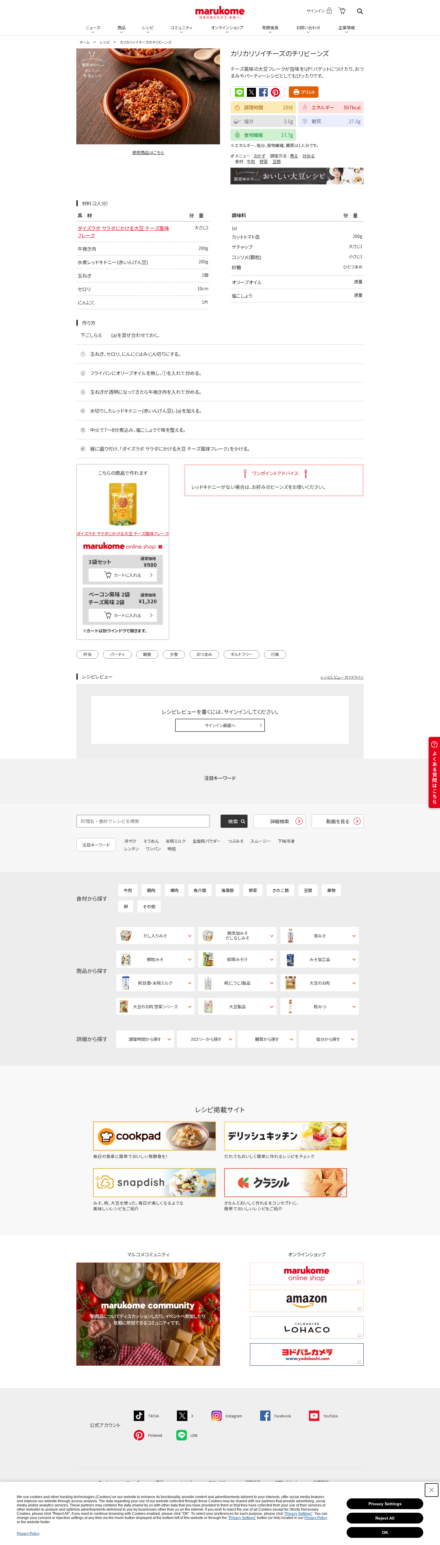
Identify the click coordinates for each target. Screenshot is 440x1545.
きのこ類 (280, 890)
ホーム (84, 42)
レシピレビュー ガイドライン (342, 677)
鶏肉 (174, 890)
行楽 (275, 654)
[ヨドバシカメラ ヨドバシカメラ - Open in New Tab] (306, 1354)
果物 (331, 890)
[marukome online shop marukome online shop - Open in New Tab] (306, 1274)
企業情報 (346, 27)
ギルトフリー (241, 654)
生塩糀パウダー (206, 841)
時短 (172, 849)
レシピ (148, 27)
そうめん (151, 841)
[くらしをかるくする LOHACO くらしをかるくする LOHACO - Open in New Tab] (306, 1328)
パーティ (117, 654)
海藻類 (227, 890)
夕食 (174, 654)
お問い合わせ (308, 27)
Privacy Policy (315, 1518)
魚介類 (200, 890)
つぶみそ (236, 841)
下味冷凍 (286, 841)
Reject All (385, 1518)
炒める (309, 156)
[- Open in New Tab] (342, 11)
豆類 (276, 161)
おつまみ (204, 654)
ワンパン (153, 849)
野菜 (264, 161)
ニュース (93, 27)
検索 (360, 11)
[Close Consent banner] (431, 1490)
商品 (121, 27)
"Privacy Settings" (298, 1514)
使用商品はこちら (148, 152)
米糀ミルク (176, 841)
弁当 (87, 654)
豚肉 (151, 890)
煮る (294, 156)
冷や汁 (130, 841)
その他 (149, 906)
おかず (259, 156)
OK (385, 1532)
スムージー (261, 841)
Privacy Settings (385, 1503)
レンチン (131, 849)
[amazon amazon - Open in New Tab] (306, 1301)
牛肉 (251, 161)
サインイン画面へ (220, 725)
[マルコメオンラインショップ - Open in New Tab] (123, 539)
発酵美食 (270, 27)
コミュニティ (181, 27)
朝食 (147, 654)
